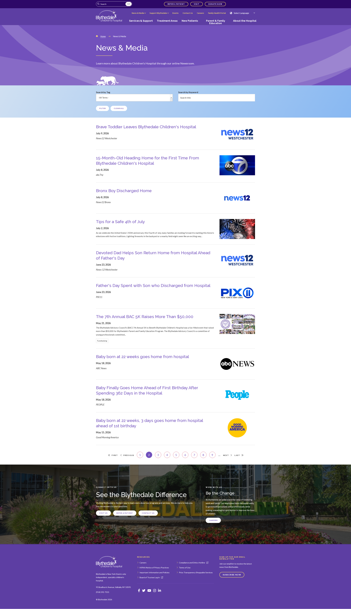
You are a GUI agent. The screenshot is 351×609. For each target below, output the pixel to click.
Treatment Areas (167, 20)
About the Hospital (244, 20)
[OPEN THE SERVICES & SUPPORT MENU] (141, 25)
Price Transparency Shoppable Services (196, 572)
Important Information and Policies (154, 572)
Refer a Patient (176, 4)
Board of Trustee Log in (150, 577)
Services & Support (141, 20)
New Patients (190, 20)
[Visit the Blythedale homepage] (109, 562)
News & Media (138, 13)
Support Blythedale (158, 13)
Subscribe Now (232, 575)
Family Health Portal (217, 13)
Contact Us (188, 13)
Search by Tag (103, 92)
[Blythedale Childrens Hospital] (109, 16)
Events (175, 13)
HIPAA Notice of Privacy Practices (154, 567)
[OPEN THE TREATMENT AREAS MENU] (167, 25)
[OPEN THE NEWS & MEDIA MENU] (139, 15)
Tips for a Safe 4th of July (120, 221)
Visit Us (103, 513)
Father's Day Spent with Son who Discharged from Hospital (153, 285)
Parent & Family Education (215, 22)
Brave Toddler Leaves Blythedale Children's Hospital (146, 126)
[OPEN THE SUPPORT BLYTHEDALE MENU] (159, 15)
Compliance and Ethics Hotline (192, 562)
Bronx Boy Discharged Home (124, 190)
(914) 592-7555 (102, 592)
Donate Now (215, 4)
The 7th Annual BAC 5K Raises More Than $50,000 (144, 316)
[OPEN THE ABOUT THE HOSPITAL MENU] (244, 25)
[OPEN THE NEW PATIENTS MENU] (190, 25)
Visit (196, 4)
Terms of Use (184, 567)
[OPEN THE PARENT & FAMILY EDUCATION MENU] (215, 25)
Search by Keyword (188, 92)
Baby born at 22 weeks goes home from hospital (142, 356)
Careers (200, 13)
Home (103, 36)
